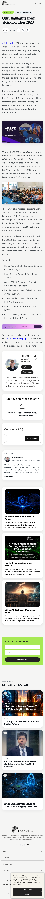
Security (9, 12)
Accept (27, 894)
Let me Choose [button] (27, 890)
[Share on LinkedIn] (23, 30)
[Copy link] (28, 30)
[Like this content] (4, 30)
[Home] (9, 5)
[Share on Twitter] (18, 30)
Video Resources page (16, 338)
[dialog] (27, 885)
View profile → (9, 476)
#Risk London (8, 43)
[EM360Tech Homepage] (22, 834)
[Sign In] (26, 367)
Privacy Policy (8, 885)
